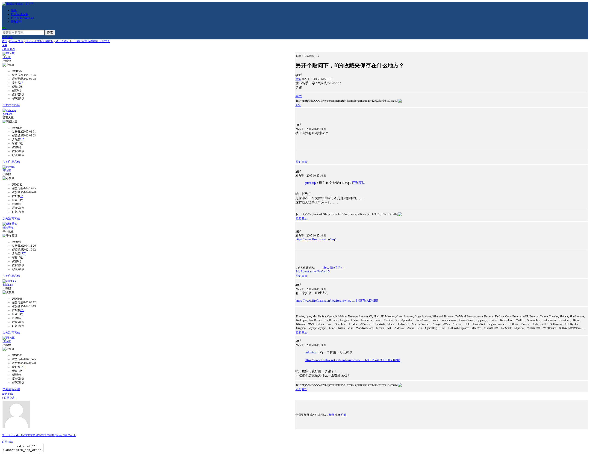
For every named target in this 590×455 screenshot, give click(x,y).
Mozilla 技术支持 (25, 435)
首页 (4, 41)
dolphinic (8, 284)
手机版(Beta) (54, 435)
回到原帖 (358, 183)
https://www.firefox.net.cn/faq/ (315, 239)
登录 (4, 37)
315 (22, 139)
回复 (4, 45)
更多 (298, 79)
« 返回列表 (8, 49)
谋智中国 (41, 435)
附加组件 (16, 21)
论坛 (14, 10)
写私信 (16, 105)
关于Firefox (8, 435)
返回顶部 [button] (7, 441)
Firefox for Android (22, 18)
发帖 (4, 394)
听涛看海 (8, 227)
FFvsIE (7, 57)
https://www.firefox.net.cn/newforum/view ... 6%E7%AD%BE (336, 300)
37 (21, 82)
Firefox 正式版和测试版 (39, 41)
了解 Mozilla (69, 435)
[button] (298, 96)
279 (22, 310)
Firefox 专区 (16, 41)
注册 (10, 37)
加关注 (7, 105)
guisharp (7, 113)
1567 (23, 253)
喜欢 (304, 161)
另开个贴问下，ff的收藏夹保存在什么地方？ (82, 41)
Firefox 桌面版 (19, 14)
